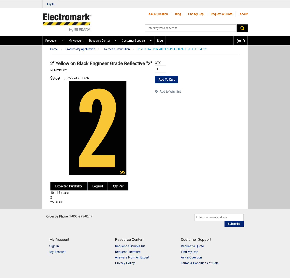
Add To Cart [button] (167, 79)
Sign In (54, 246)
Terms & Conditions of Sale (200, 263)
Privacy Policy (125, 263)
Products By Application (80, 49)
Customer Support (133, 40)
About (244, 14)
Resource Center (99, 40)
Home (54, 49)
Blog (178, 14)
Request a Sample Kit (130, 246)
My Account (76, 40)
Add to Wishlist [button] (170, 91)
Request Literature (128, 252)
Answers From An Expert (132, 257)
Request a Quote (221, 14)
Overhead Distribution (116, 49)
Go (242, 28)
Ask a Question (158, 14)
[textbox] (191, 28)
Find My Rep (196, 14)
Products (51, 40)
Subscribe (234, 223)
